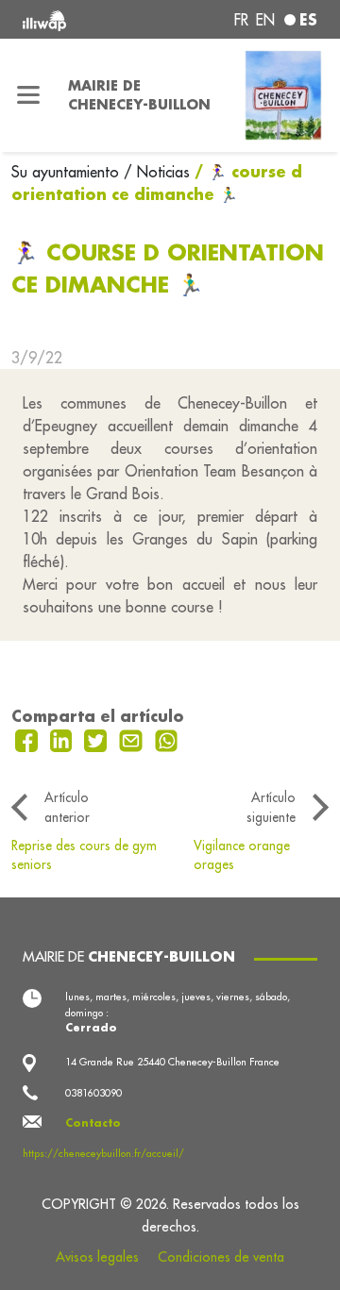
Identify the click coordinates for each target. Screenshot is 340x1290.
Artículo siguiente (271, 807)
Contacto (93, 1123)
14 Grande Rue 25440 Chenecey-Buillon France (172, 1061)
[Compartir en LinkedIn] (63, 738)
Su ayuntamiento (67, 171)
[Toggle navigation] (28, 95)
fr (241, 19)
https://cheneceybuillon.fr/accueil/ (103, 1153)
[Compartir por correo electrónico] (133, 738)
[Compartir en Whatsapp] (166, 738)
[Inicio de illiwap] (77, 19)
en (265, 19)
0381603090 (93, 1092)
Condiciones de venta (221, 1256)
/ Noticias (157, 171)
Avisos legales (97, 1256)
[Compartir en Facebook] (28, 738)
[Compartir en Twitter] (97, 738)
